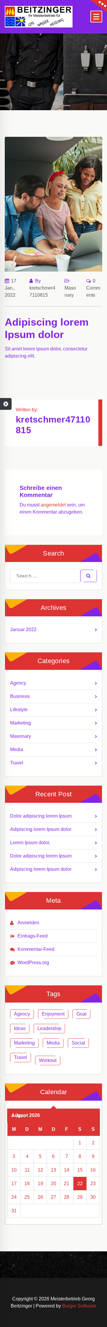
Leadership (49, 1028)
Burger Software (79, 1305)
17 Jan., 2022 (10, 288)
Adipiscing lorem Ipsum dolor (40, 829)
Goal (81, 1013)
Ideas (20, 1028)
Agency (18, 683)
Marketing (20, 722)
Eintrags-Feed (33, 935)
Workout (47, 1060)
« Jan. (18, 1115)
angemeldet (53, 504)
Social (78, 1042)
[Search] (88, 576)
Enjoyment (53, 1013)
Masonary (20, 736)
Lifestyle (19, 709)
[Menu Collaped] (96, 16)
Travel (16, 762)
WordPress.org (33, 962)
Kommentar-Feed (36, 949)
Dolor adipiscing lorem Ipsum (41, 815)
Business (20, 696)
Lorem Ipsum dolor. (30, 842)
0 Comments (93, 288)
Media (16, 749)
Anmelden (28, 922)
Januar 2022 (23, 629)
